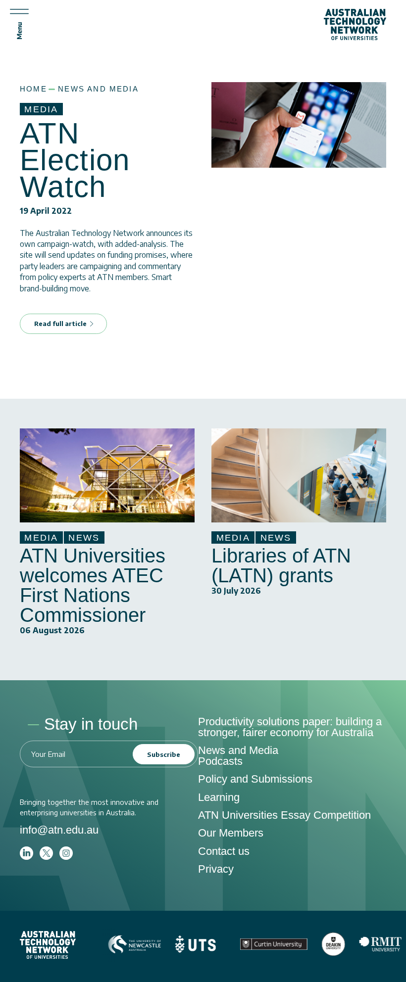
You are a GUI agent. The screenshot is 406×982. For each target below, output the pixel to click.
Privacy (216, 869)
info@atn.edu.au (59, 830)
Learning (219, 797)
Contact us (224, 851)
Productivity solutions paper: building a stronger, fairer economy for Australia (290, 727)
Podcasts (220, 761)
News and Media (98, 89)
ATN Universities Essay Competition (284, 815)
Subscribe (163, 754)
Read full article (60, 323)
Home (33, 89)
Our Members (230, 833)
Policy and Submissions (255, 779)
